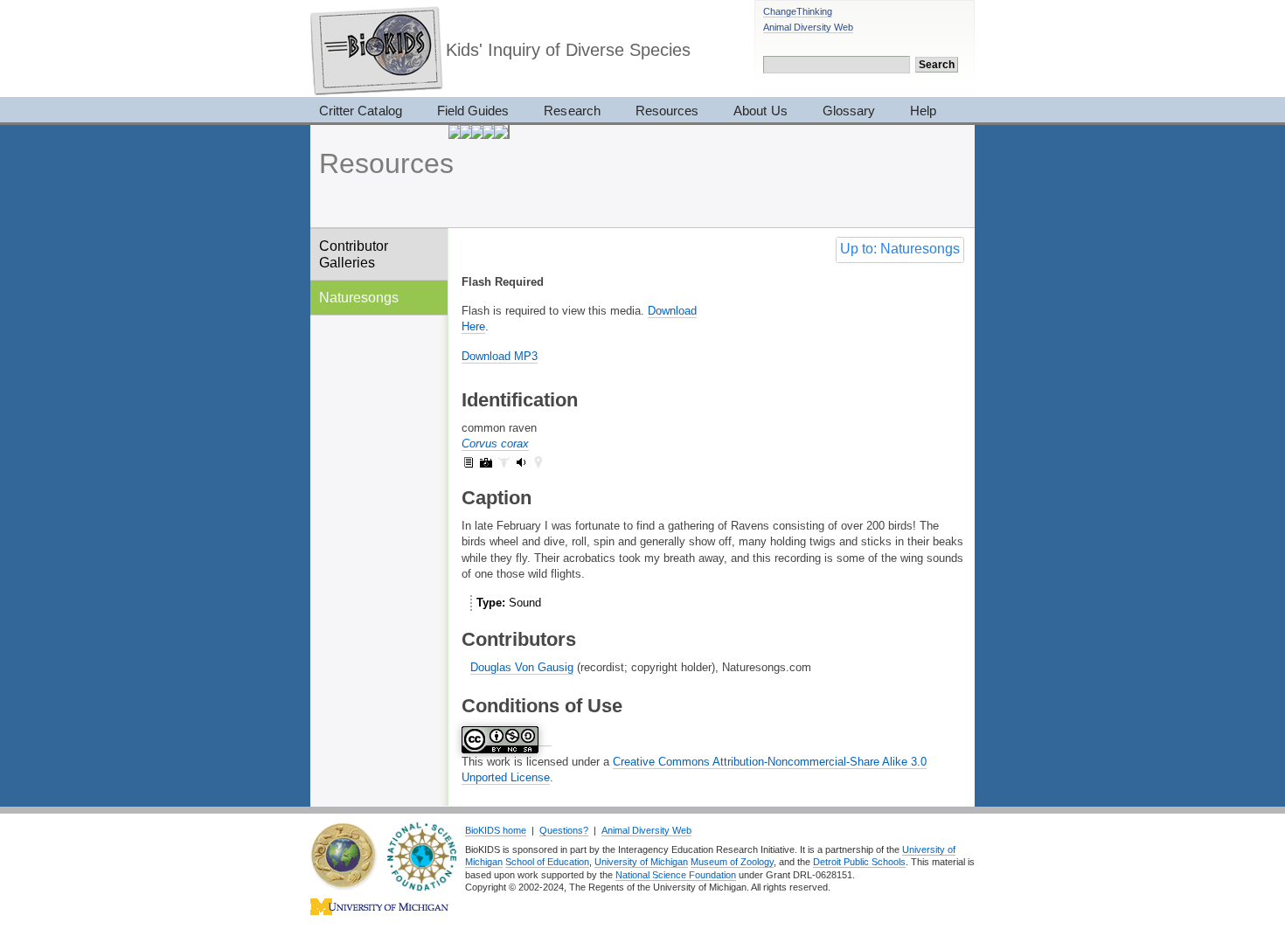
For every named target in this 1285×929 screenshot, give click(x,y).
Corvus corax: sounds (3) (521, 462)
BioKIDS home (495, 830)
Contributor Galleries (353, 254)
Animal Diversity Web (808, 27)
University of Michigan (641, 861)
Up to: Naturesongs (900, 248)
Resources (667, 110)
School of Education (547, 861)
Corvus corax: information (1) (469, 462)
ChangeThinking (797, 11)
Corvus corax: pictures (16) (486, 462)
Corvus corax (495, 443)
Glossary (849, 110)
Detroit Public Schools (859, 861)
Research (572, 110)
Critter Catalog (360, 110)
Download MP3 (500, 356)
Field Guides (473, 110)
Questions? (563, 830)
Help (923, 110)
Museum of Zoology (732, 861)
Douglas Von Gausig (521, 667)
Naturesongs (359, 297)
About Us (760, 110)
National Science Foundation (675, 875)
